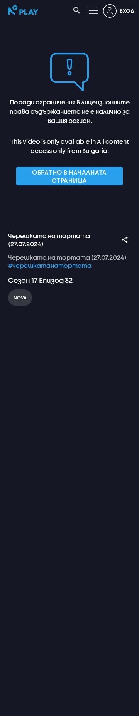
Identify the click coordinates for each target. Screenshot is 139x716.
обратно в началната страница (69, 176)
